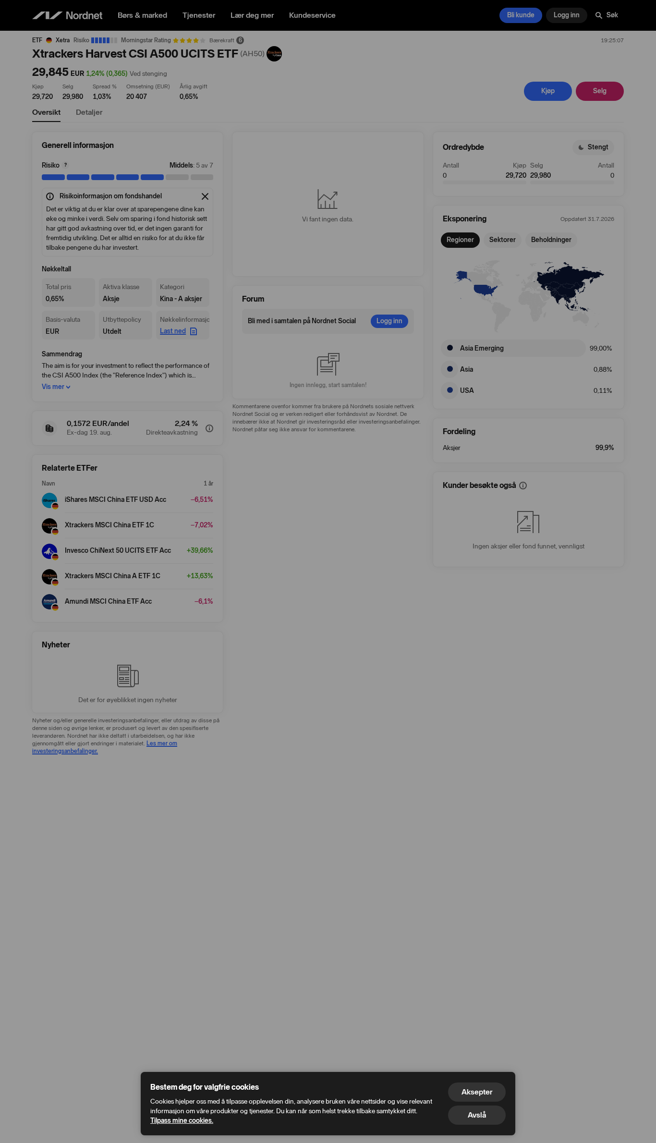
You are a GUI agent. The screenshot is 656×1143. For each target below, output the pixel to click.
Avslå (477, 1114)
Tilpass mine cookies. (181, 1121)
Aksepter (477, 1091)
